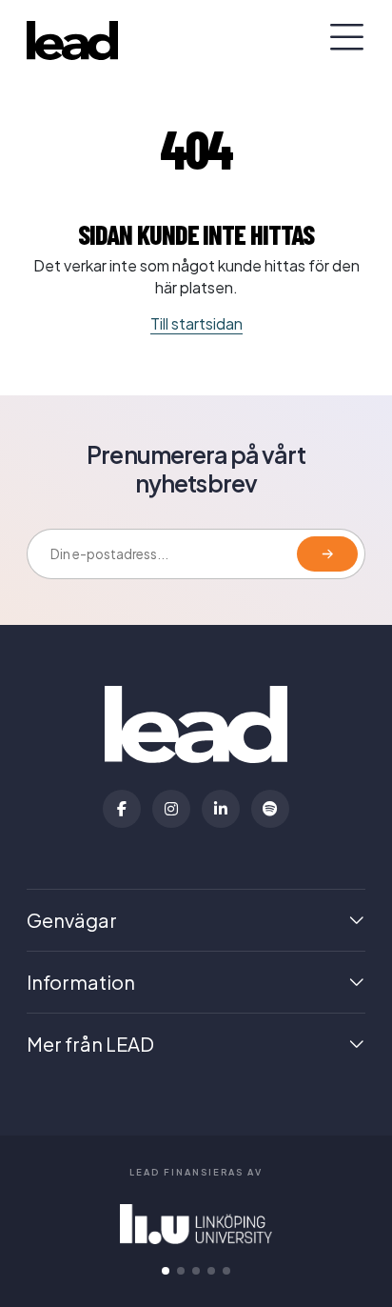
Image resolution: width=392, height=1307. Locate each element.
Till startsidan (196, 323)
